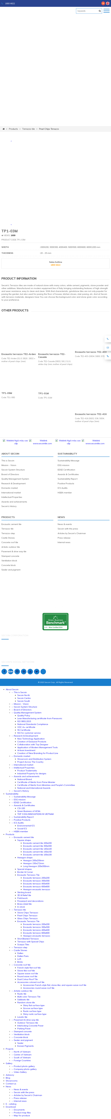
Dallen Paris (23, 956)
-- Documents (18, 1109)
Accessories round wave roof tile (38, 988)
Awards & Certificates (68, 474)
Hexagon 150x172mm (33, 863)
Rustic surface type (32, 1011)
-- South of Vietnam (21, 1057)
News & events (65, 524)
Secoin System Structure (13, 469)
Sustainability (67, 453)
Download (11, 1107)
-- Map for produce (21, 1115)
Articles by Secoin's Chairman (72, 533)
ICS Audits (62, 488)
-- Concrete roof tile (21, 964)
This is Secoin (7, 460)
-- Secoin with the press (23, 1092)
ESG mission (63, 465)
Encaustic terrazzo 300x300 (36, 880)
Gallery (9, 1063)
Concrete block (8, 565)
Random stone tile (26, 1002)
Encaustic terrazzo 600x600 (36, 886)
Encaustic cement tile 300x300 (37, 846)
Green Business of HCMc (28, 811)
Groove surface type (33, 1008)
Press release (64, 538)
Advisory (10, 1075)
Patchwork (22, 898)
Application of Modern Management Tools (37, 747)
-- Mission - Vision (20, 704)
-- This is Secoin (19, 692)
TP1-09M (6, 393)
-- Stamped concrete (22, 1031)
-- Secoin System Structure (24, 707)
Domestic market (9, 488)
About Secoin (10, 453)
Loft (19, 959)
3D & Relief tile (24, 895)
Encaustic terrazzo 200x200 (36, 878)
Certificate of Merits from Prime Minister (36, 782)
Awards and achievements (14, 501)
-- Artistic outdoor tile (22, 991)
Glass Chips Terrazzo (27, 918)
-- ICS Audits (18, 822)
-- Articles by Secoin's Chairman (27, 1095)
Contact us (11, 1083)
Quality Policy (23, 715)
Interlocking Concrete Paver (30, 1025)
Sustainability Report (67, 479)
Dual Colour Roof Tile (27, 979)
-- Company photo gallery (24, 1069)
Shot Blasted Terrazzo (28, 938)
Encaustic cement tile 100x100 (37, 854)
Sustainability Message (68, 460)
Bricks (20, 962)
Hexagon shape (25, 857)
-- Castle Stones (19, 950)
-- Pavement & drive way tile (25, 1020)
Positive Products (66, 483)
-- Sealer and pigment (22, 1040)
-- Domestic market (21, 756)
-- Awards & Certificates (23, 805)
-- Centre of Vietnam (22, 1054)
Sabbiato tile (23, 999)
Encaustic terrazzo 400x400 (36, 883)
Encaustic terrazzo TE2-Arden (18, 354)
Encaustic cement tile (11, 524)
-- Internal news (19, 1101)
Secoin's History (8, 506)
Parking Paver (24, 1028)
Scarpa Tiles (23, 944)
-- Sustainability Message (24, 796)
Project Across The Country (30, 762)
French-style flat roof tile (29, 967)
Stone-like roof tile (26, 970)
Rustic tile (21, 993)
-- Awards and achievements (25, 776)
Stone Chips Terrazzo (27, 912)
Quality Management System (15, 479)
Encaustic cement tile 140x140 (37, 849)
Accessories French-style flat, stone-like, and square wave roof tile (54, 985)
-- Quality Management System (26, 712)
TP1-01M (43, 393)
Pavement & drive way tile (13, 551)
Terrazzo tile (28, 129)
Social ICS (22, 828)
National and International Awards (33, 788)
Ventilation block (9, 560)
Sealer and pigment (10, 569)
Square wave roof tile (27, 973)
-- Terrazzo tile (19, 909)
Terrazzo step (8, 533)
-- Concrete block (20, 1037)
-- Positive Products (21, 820)
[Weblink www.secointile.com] (42, 443)
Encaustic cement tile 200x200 (37, 843)
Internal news (64, 542)
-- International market (22, 764)
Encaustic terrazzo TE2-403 (91, 351)
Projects (9, 1049)
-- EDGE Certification (21, 802)
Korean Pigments (25, 1046)
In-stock (21, 907)
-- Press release (19, 1098)
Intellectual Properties (11, 497)
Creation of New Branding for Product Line (37, 753)
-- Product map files (21, 1112)
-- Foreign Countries (21, 1060)
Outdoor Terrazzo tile (27, 1022)
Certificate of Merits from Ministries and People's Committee (46, 785)
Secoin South (23, 701)
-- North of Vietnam (21, 1051)
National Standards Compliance (32, 724)
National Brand (24, 779)
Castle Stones (8, 538)
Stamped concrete (10, 556)
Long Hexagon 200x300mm (36, 866)
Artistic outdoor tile (10, 547)
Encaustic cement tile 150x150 (37, 851)
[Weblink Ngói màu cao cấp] (16, 443)
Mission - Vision (8, 465)
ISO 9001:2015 (24, 721)
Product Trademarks (27, 770)
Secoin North (23, 695)
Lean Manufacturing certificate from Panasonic (39, 718)
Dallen (20, 953)
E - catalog (11, 1104)
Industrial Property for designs (31, 773)
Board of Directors (10, 474)
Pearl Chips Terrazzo (49, 129)
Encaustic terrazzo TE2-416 (91, 414)
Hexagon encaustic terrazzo (36, 889)
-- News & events (20, 1089)
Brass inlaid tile (24, 904)
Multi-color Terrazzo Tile (28, 996)
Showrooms (11, 1080)
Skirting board (24, 892)
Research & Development (13, 483)
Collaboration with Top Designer (32, 744)
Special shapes (24, 869)
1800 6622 (9, 3)
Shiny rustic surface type (34, 1014)
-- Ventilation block (20, 1034)
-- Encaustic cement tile (23, 837)
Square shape (24, 840)
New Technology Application (31, 738)
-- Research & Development (25, 736)
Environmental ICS (26, 825)
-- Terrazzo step (19, 947)
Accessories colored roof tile (30, 982)
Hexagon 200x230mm (33, 860)
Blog (8, 1078)
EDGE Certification (66, 469)
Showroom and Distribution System (34, 759)
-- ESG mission (19, 799)
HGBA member (65, 492)
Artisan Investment (26, 750)
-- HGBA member (20, 831)
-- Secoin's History (20, 791)
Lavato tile (22, 1017)
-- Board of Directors (22, 709)
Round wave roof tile (27, 976)
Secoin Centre (24, 698)
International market (11, 492)
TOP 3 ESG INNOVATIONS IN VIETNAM (35, 814)
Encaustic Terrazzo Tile (28, 875)
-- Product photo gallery (23, 1066)
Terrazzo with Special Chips (30, 941)
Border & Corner (25, 872)
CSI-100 (21, 808)
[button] (11, 141)
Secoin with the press (68, 528)
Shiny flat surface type (34, 1005)
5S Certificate (23, 730)
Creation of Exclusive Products (31, 741)
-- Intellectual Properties (23, 767)
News (61, 517)
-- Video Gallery (19, 1072)
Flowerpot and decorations (30, 901)
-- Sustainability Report (23, 817)
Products (13, 129)
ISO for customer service (29, 733)
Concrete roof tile (9, 542)
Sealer (20, 1043)
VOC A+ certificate (26, 727)
